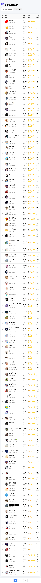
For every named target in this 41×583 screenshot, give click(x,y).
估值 (20, 9)
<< (8, 580)
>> (32, 580)
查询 (15, 9)
